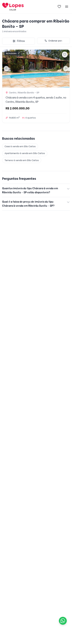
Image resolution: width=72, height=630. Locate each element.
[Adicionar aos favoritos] (65, 55)
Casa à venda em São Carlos (20, 146)
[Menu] (66, 6)
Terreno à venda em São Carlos (22, 160)
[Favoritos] (59, 6)
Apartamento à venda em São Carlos (25, 153)
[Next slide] (65, 68)
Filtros (21, 41)
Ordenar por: (55, 40)
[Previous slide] (6, 68)
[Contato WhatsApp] (63, 621)
